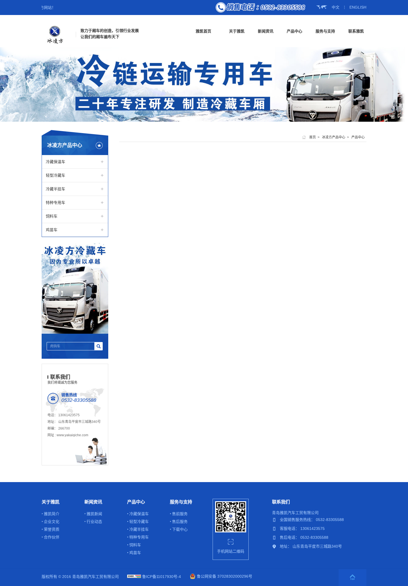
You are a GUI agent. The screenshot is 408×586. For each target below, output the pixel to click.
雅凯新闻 (94, 514)
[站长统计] (134, 576)
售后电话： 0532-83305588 (304, 537)
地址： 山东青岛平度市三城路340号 (311, 546)
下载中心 (180, 529)
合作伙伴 (51, 537)
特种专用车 (55, 202)
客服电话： (290, 528)
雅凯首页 (203, 31)
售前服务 (180, 514)
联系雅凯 (356, 31)
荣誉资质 (51, 529)
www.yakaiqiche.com (72, 435)
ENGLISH (357, 7)
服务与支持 (325, 31)
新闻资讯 (265, 31)
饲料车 (51, 216)
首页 (312, 137)
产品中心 (294, 31)
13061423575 (69, 415)
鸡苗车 (51, 230)
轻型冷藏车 (55, 175)
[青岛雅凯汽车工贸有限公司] (55, 34)
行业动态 (94, 521)
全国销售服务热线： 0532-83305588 (312, 519)
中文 (335, 7)
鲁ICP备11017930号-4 (161, 576)
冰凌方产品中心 (333, 137)
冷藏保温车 (55, 161)
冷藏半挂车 (55, 189)
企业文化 (51, 521)
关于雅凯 (237, 31)
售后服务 (180, 521)
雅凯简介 (51, 514)
